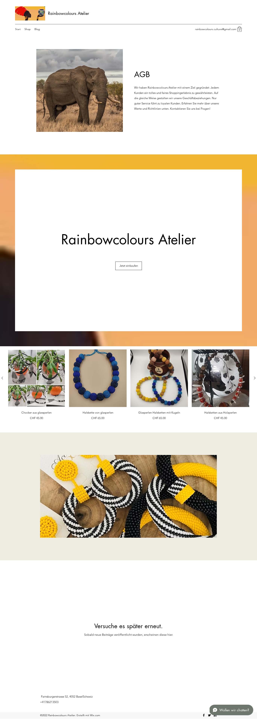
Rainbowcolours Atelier (68, 13)
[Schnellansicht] (36, 378)
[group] (128, 387)
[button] (239, 29)
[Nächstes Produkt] (254, 378)
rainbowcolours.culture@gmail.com (215, 29)
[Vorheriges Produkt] (2, 378)
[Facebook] (204, 715)
